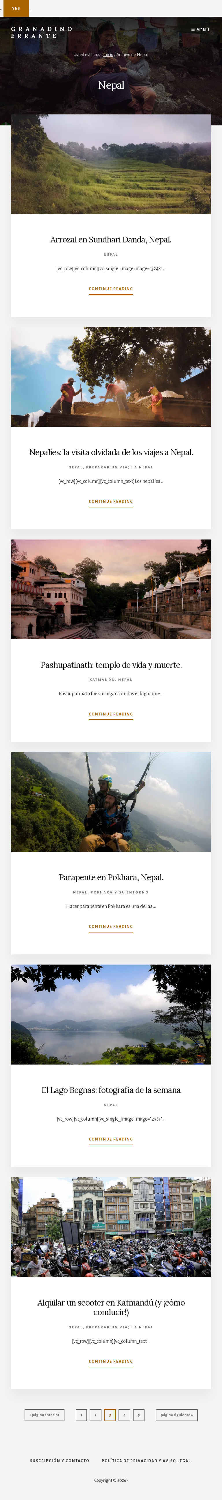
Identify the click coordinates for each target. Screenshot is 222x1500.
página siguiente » (176, 1417)
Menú (203, 30)
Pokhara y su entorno (120, 892)
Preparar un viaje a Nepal (119, 467)
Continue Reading (111, 291)
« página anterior (44, 1417)
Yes (16, 9)
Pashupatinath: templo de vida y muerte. (111, 665)
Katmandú (102, 680)
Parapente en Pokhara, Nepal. (111, 877)
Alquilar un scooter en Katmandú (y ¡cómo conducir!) (111, 1307)
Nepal (111, 255)
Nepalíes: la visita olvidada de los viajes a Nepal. (111, 452)
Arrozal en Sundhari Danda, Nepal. (111, 239)
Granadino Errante (43, 32)
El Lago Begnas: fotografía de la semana (111, 1090)
